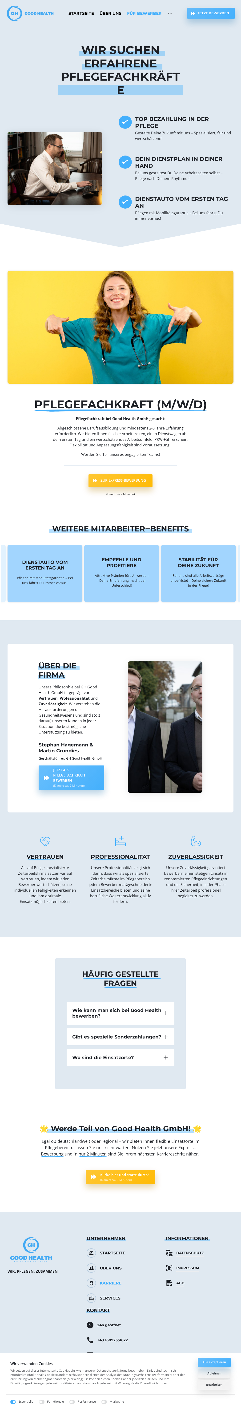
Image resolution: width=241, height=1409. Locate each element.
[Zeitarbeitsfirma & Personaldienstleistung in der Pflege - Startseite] (30, 13)
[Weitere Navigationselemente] (170, 13)
